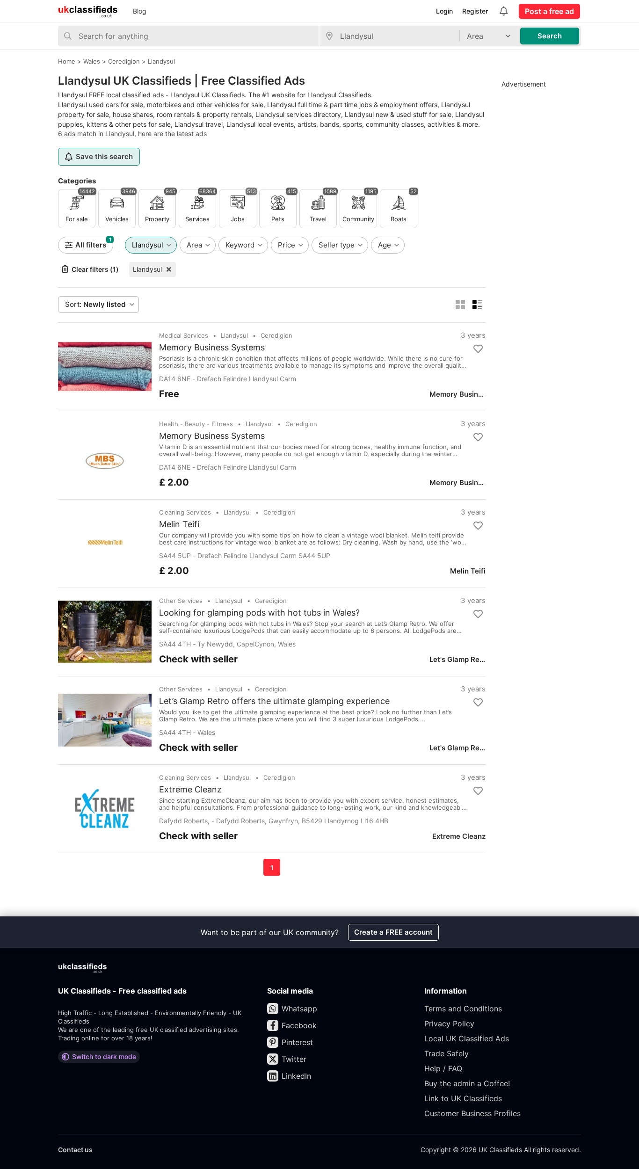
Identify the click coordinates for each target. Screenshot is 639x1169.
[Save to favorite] (478, 348)
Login (444, 11)
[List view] (477, 304)
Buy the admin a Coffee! (467, 1083)
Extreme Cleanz (190, 789)
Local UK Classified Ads (466, 1038)
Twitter (294, 1059)
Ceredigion (276, 335)
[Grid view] (460, 304)
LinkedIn (296, 1076)
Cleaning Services (185, 512)
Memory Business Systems (212, 347)
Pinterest (297, 1042)
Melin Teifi (179, 524)
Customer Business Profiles (472, 1113)
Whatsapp (299, 1008)
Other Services (181, 600)
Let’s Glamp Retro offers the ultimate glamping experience (274, 701)
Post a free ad (549, 11)
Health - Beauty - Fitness (196, 424)
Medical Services (183, 335)
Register (475, 11)
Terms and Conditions (463, 1008)
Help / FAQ (443, 1068)
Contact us (75, 1150)
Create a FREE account (393, 932)
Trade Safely (446, 1053)
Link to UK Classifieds (463, 1098)
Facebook (299, 1025)
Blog (139, 11)
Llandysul (147, 269)
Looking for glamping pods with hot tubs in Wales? (259, 612)
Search (549, 35)
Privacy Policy (449, 1023)
